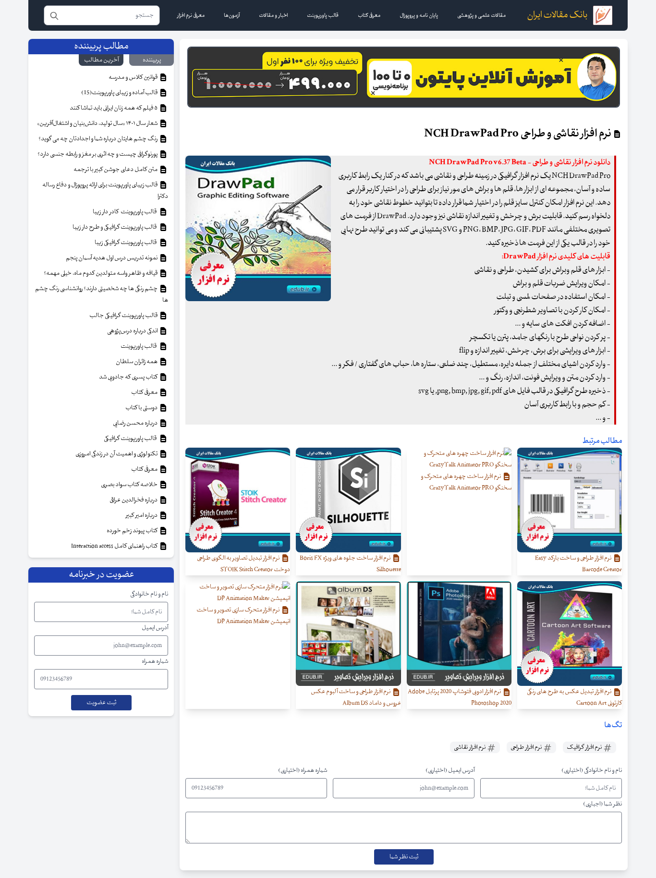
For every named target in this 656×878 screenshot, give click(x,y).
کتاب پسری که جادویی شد (128, 377)
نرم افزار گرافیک (585, 747)
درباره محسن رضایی (135, 423)
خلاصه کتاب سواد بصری (129, 484)
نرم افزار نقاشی (470, 747)
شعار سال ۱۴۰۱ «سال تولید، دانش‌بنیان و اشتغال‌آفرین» (97, 123)
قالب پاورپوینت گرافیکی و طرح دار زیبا (115, 227)
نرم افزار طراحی (526, 747)
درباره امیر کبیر (142, 515)
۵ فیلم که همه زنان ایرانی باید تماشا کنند (114, 108)
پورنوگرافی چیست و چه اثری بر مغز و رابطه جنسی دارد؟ (97, 154)
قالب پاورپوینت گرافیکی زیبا (126, 242)
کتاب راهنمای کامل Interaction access (114, 546)
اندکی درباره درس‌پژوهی (132, 331)
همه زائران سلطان (137, 361)
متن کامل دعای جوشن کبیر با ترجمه (115, 169)
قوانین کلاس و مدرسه (133, 77)
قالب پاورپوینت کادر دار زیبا (125, 211)
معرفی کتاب (144, 392)
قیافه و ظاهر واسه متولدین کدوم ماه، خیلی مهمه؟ (101, 273)
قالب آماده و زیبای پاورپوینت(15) (119, 92)
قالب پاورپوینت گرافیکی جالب (123, 315)
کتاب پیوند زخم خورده (132, 530)
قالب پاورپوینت (139, 346)
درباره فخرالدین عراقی (133, 500)
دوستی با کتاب (141, 407)
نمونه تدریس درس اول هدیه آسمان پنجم (112, 258)
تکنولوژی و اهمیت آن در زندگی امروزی (116, 454)
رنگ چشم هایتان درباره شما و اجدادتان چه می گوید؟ (98, 138)
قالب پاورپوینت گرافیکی (131, 438)
